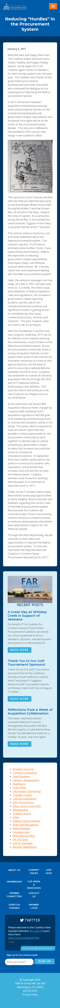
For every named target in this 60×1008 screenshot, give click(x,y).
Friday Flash (19, 787)
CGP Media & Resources (34, 882)
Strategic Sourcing (23, 769)
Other (16, 817)
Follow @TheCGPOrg (38, 948)
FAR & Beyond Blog (24, 836)
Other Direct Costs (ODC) (27, 806)
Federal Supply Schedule (26, 821)
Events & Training (14, 905)
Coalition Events (22, 813)
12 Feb (11, 942)
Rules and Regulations (25, 824)
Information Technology (27, 791)
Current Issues (33, 871)
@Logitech (36, 931)
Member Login (34, 905)
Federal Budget (21, 828)
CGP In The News (23, 843)
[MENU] (53, 6)
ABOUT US (14, 870)
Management (20, 810)
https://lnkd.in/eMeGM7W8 (23, 938)
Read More (19, 649)
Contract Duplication (24, 798)
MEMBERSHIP (14, 881)
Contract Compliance (25, 772)
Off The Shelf (20, 839)
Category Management (26, 780)
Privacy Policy (30, 994)
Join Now (49, 871)
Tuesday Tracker (22, 795)
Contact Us (34, 894)
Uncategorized (21, 832)
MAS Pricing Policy (23, 802)
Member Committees (14, 894)
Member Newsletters (25, 847)
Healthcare (19, 784)
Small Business (21, 776)
